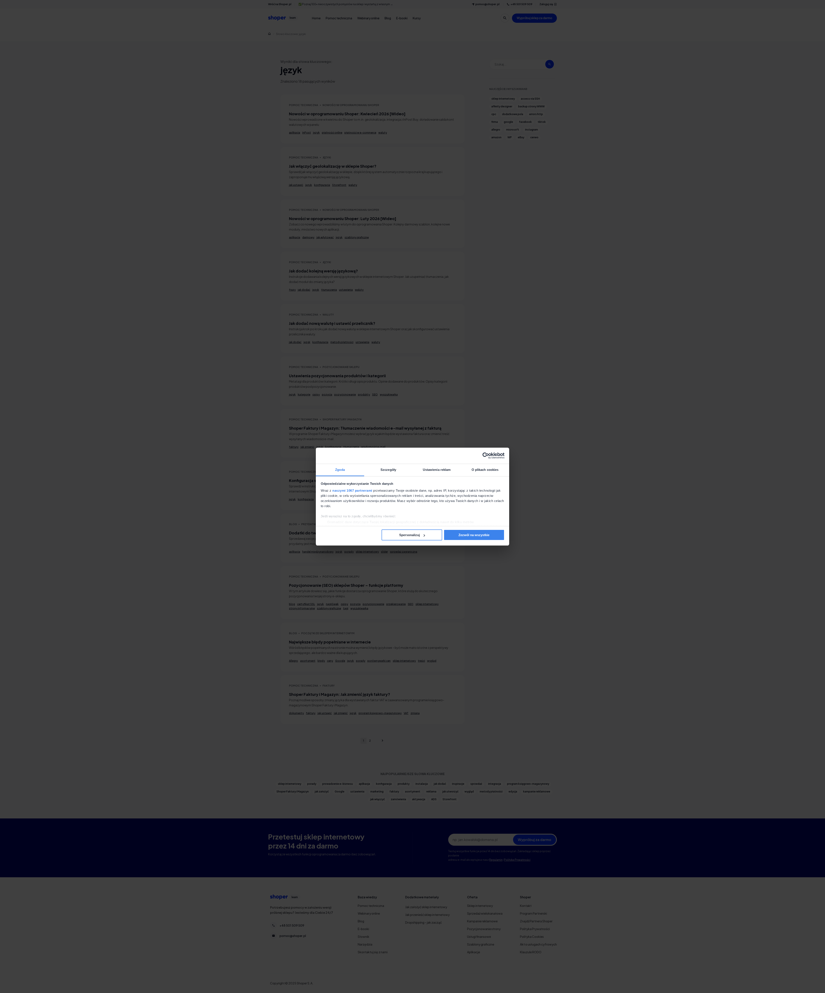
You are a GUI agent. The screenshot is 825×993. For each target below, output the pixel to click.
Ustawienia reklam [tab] (437, 469)
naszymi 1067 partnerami (352, 490)
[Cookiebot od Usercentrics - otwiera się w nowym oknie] (485, 455)
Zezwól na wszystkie (473, 535)
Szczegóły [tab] (388, 469)
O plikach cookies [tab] (485, 469)
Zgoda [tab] (340, 469)
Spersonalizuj (409, 535)
